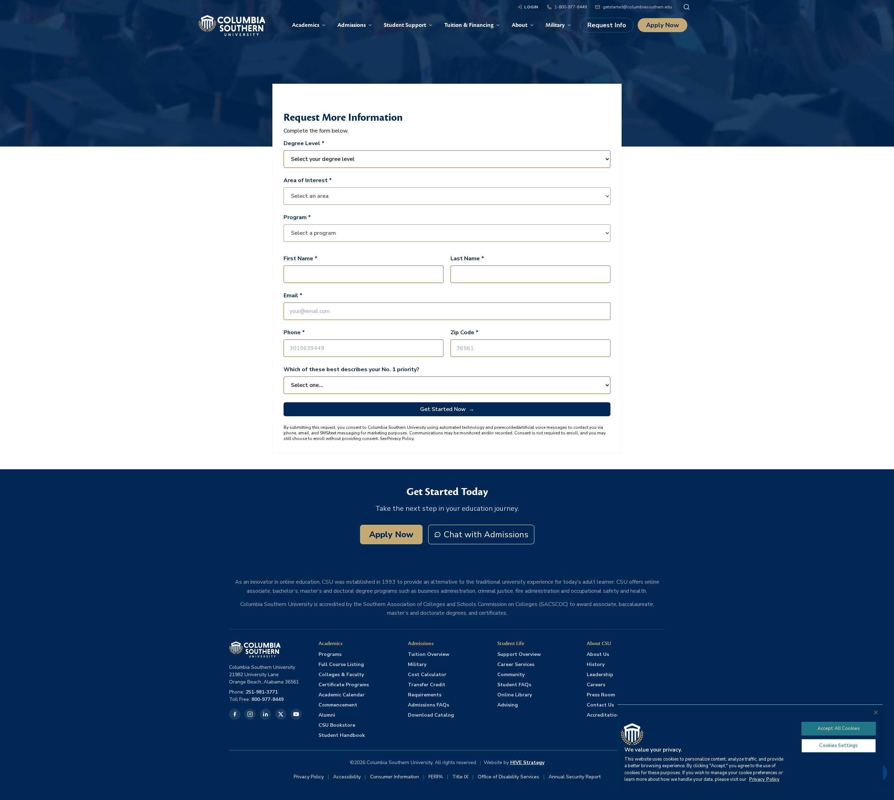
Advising (507, 705)
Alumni (326, 715)
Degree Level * (304, 143)
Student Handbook (341, 735)
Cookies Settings (838, 745)
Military (417, 664)
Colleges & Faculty (341, 674)
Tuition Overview (428, 654)
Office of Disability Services (508, 776)
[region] (750, 746)
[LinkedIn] (265, 714)
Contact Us (600, 705)
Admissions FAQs (428, 705)
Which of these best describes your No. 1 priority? (351, 369)
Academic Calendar (341, 694)
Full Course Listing (341, 664)
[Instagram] (250, 714)
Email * (293, 295)
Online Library (514, 694)
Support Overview (519, 654)
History (595, 664)
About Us (598, 654)
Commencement (337, 705)
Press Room (601, 694)
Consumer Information (394, 776)
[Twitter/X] (280, 714)
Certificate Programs (343, 684)
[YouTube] (296, 714)
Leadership (600, 674)
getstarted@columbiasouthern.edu (637, 7)
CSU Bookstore (336, 725)
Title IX (460, 776)
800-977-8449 (267, 699)
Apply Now (662, 25)
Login (531, 7)
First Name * (300, 258)
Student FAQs (514, 684)
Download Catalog (431, 715)
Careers (596, 684)
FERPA (435, 776)
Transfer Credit (426, 684)
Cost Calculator (427, 674)
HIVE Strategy (527, 762)
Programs (330, 654)
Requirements (424, 694)
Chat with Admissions (486, 534)
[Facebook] (234, 714)
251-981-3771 (262, 692)
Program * (297, 217)
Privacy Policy (309, 776)
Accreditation (603, 715)
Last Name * (467, 258)
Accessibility (347, 776)
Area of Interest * (308, 180)
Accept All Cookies (839, 728)
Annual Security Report (575, 776)
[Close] (876, 712)
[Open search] (686, 7)
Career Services (515, 664)
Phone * (294, 332)
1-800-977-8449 (571, 7)
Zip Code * (464, 332)
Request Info (606, 25)
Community (511, 674)
